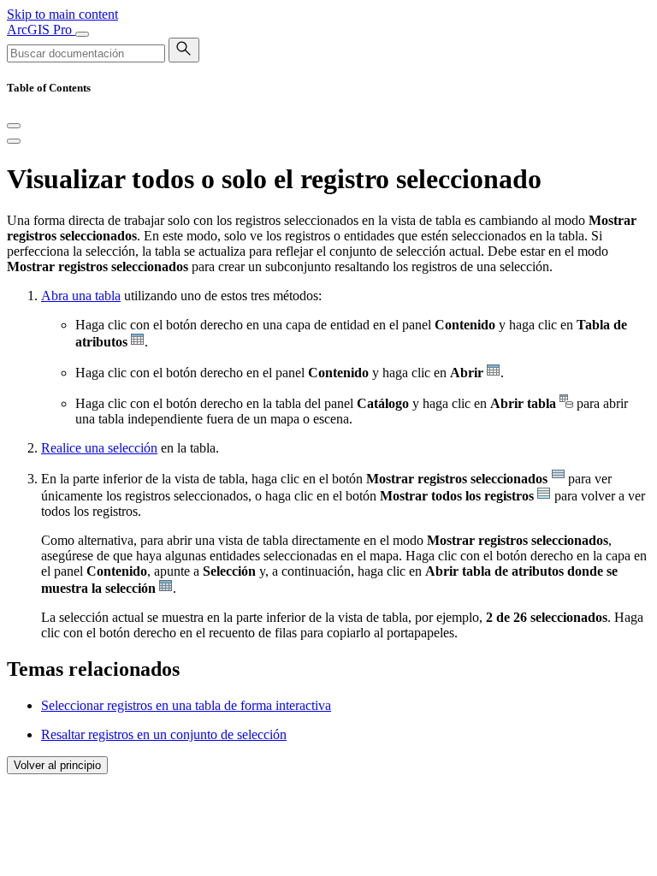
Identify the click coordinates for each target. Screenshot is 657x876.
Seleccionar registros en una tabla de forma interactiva (186, 705)
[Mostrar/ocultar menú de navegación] (82, 34)
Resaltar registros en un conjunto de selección (164, 734)
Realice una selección (99, 448)
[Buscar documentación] (184, 50)
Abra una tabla (81, 295)
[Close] (14, 125)
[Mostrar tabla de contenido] (14, 141)
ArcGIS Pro (41, 29)
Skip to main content (62, 14)
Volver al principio (57, 765)
